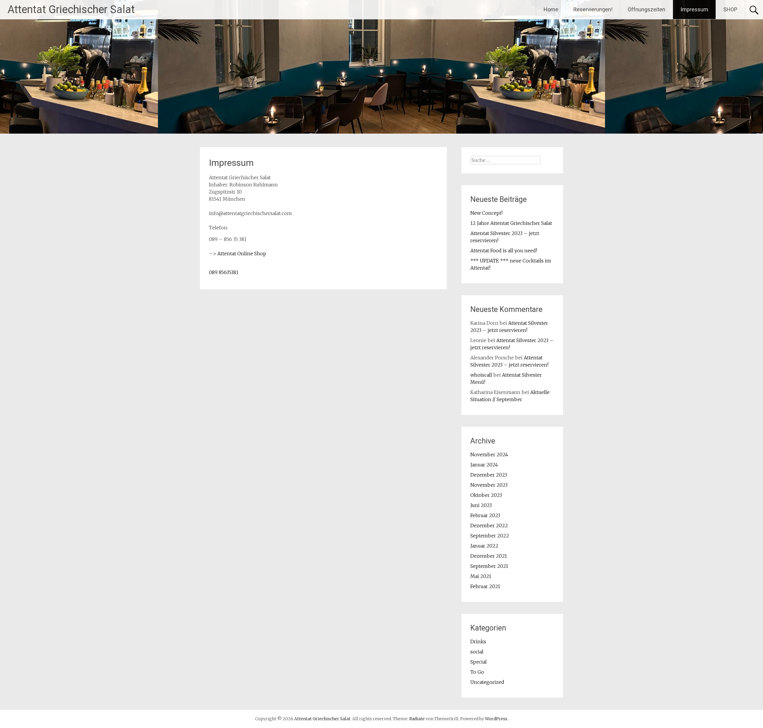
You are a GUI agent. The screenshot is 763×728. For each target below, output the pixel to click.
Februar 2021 (485, 586)
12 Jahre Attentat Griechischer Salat (511, 223)
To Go (477, 672)
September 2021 (489, 566)
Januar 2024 (484, 465)
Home (551, 9)
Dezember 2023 (488, 475)
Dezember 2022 (489, 525)
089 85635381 (223, 272)
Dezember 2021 (488, 556)
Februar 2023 (485, 515)
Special (478, 662)
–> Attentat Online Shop (237, 253)
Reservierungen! (592, 9)
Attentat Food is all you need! (503, 251)
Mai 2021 (480, 576)
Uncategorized (487, 682)
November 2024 (489, 454)
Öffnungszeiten (646, 9)
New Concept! (486, 213)
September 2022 (489, 536)
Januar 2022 (484, 546)
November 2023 (489, 485)
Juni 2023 (481, 505)
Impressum (694, 9)
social (476, 652)
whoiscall (481, 375)
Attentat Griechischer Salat (71, 9)
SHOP (730, 9)
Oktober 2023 (486, 495)
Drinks (478, 641)
